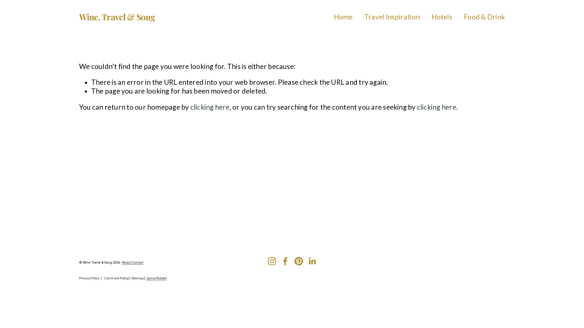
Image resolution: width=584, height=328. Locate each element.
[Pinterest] (298, 261)
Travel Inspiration (392, 17)
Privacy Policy (89, 278)
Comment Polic (115, 278)
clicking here (210, 107)
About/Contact (132, 263)
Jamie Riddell (156, 278)
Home (343, 17)
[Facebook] (285, 261)
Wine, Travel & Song (117, 16)
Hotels (442, 17)
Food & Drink (484, 17)
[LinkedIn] (312, 261)
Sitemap (137, 278)
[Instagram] (272, 261)
